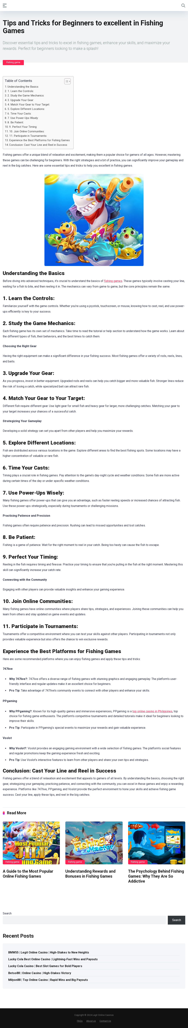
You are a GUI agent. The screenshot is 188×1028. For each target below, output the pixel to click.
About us (91, 1021)
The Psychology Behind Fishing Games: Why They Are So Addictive (156, 876)
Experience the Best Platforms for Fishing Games (39, 140)
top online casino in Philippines (152, 711)
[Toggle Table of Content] (66, 81)
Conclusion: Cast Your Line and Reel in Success (38, 145)
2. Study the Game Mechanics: (26, 95)
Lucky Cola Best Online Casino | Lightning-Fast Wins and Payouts (53, 959)
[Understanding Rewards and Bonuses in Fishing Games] (93, 843)
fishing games (113, 281)
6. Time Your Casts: (19, 113)
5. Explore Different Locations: (26, 109)
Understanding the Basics (23, 86)
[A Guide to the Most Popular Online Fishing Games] (31, 843)
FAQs (80, 1021)
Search (7, 913)
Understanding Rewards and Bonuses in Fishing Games (90, 874)
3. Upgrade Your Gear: (21, 100)
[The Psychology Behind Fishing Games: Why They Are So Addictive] (156, 843)
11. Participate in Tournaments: (28, 135)
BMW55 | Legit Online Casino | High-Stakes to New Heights (48, 952)
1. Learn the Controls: (21, 91)
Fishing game (13, 62)
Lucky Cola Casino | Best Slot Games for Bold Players (45, 966)
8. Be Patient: (16, 122)
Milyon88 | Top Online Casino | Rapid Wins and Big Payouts (48, 980)
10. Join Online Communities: (26, 131)
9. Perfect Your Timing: (23, 126)
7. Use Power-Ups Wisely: (23, 118)
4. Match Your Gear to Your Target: (29, 104)
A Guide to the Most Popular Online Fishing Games (28, 874)
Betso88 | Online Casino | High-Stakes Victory (39, 973)
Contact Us (105, 1021)
